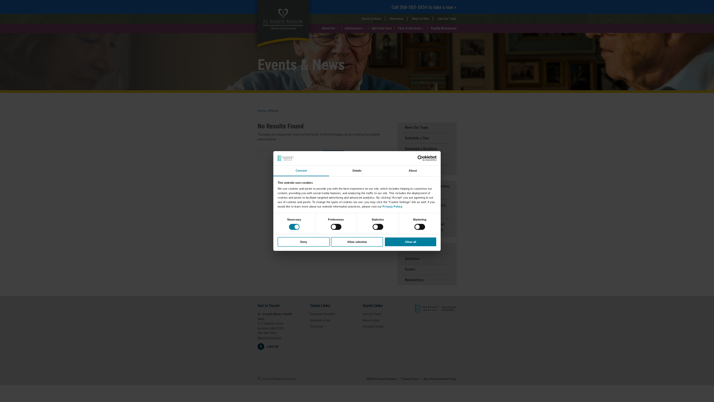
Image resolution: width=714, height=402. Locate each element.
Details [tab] (357, 170)
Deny (303, 241)
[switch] (336, 227)
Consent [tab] (301, 170)
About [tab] (413, 170)
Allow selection (357, 241)
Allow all (410, 241)
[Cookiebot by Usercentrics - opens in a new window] (420, 158)
